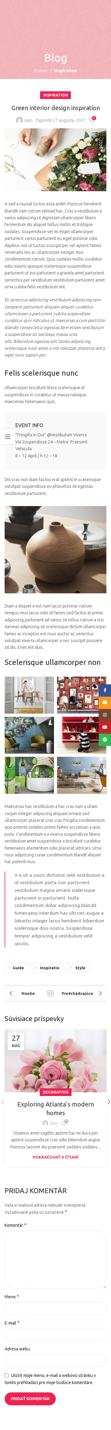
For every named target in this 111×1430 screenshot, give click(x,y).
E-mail (12, 1322)
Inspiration (65, 70)
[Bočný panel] (7, 436)
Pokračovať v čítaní (55, 1157)
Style (80, 968)
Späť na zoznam (51, 993)
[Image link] (55, 549)
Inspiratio (49, 968)
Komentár (16, 1225)
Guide (18, 968)
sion (28, 120)
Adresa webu (17, 1348)
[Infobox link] (55, 440)
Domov (41, 70)
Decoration (55, 1092)
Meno (12, 1296)
